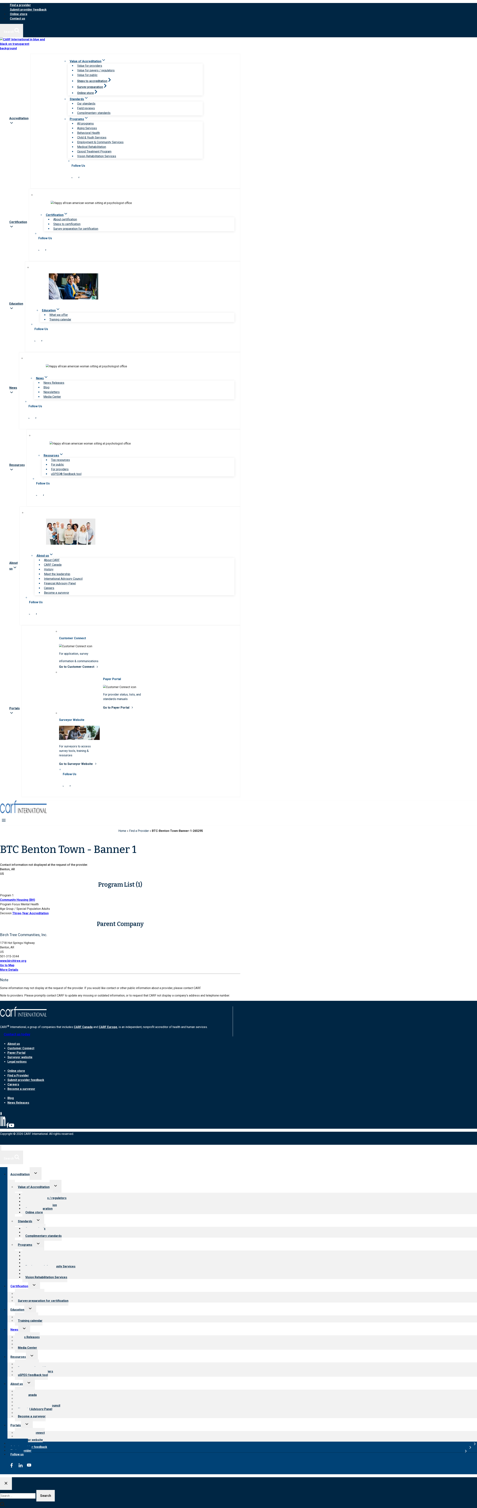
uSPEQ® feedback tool (66, 474)
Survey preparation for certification (75, 228)
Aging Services (87, 128)
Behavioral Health (88, 133)
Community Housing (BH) (17, 900)
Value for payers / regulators (96, 70)
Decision (6, 913)
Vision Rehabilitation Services (96, 156)
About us (13, 1044)
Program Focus (10, 904)
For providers (60, 469)
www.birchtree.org (13, 961)
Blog (46, 387)
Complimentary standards (93, 113)
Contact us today (17, 1034)
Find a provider (20, 5)
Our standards (86, 103)
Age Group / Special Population (20, 909)
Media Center (52, 396)
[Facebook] (7, 1127)
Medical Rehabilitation (91, 147)
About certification (65, 219)
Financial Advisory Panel (60, 583)
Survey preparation (90, 87)
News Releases (53, 383)
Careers (49, 588)
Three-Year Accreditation (30, 913)
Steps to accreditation (92, 81)
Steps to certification (66, 224)
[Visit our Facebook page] (78, 177)
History (48, 569)
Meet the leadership (57, 574)
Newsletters (51, 392)
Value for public (87, 75)
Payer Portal (16, 1052)
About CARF (52, 560)
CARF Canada (52, 565)
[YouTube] (11, 1127)
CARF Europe (108, 1027)
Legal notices (17, 1061)
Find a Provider (139, 831)
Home (122, 831)
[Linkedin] (3, 1127)
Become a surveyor (56, 592)
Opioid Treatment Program (94, 151)
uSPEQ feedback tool (33, 1375)
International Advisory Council (63, 578)
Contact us (17, 18)
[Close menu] (0, 1148)
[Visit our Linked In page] (38, 249)
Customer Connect (20, 1048)
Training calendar (60, 319)
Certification (19, 1286)
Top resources (60, 460)
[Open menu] (4, 820)
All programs (85, 123)
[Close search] (6, 1483)
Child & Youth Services (91, 137)
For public (57, 464)
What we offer (58, 315)
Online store (18, 14)
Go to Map (7, 965)
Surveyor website (19, 1057)
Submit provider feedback (28, 9)
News (14, 1329)
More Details (9, 970)
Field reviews (86, 108)
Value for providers (89, 66)
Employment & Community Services (100, 142)
